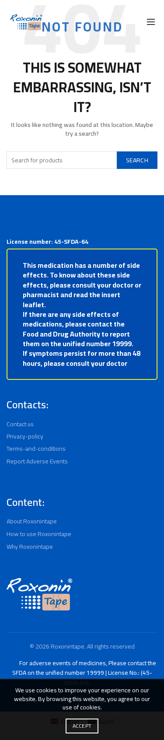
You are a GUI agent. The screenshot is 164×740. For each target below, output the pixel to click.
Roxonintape (67, 646)
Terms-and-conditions (36, 448)
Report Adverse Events (37, 461)
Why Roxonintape (30, 546)
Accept (82, 726)
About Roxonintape (32, 521)
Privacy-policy (25, 436)
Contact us (20, 424)
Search (137, 160)
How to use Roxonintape (39, 534)
